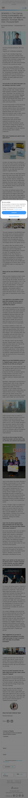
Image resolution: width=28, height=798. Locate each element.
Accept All (14, 212)
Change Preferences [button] (14, 216)
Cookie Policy (18, 209)
